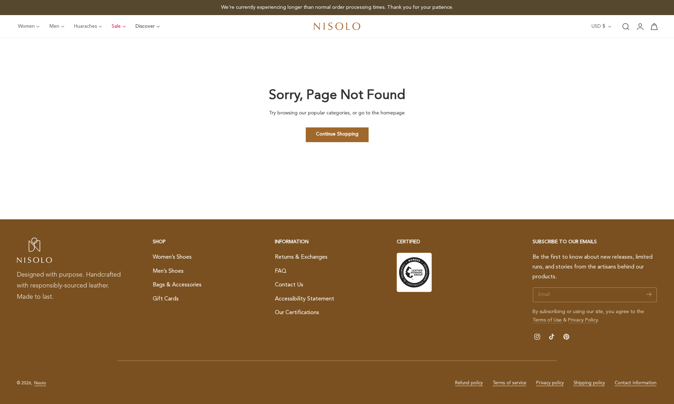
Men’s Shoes (168, 271)
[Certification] (414, 272)
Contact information (635, 383)
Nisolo (40, 383)
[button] (626, 26)
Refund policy (469, 383)
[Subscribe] (649, 294)
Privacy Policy (583, 320)
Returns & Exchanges (301, 257)
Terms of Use (548, 320)
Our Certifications (297, 313)
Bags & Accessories (177, 285)
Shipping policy (589, 383)
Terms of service (509, 383)
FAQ (280, 271)
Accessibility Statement (304, 299)
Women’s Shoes (172, 257)
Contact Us (289, 285)
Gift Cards (166, 299)
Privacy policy (550, 383)
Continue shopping (337, 134)
